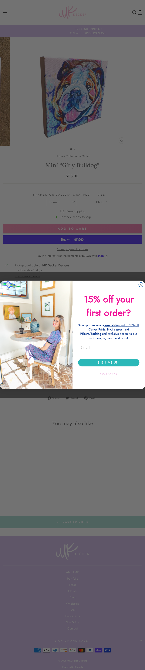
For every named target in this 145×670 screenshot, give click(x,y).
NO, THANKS (109, 373)
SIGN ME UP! (109, 362)
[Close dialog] (141, 285)
